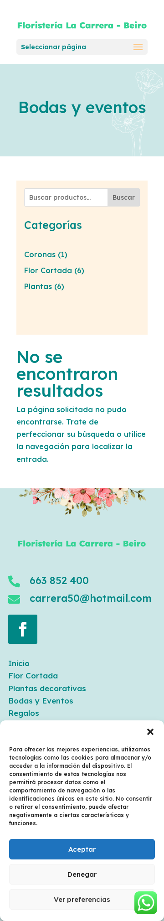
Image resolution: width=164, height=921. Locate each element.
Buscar (124, 197)
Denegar (82, 874)
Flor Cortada (33, 675)
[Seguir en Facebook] (22, 629)
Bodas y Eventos (40, 700)
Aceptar (82, 849)
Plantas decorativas (47, 688)
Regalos (23, 713)
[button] (150, 731)
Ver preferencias (82, 899)
